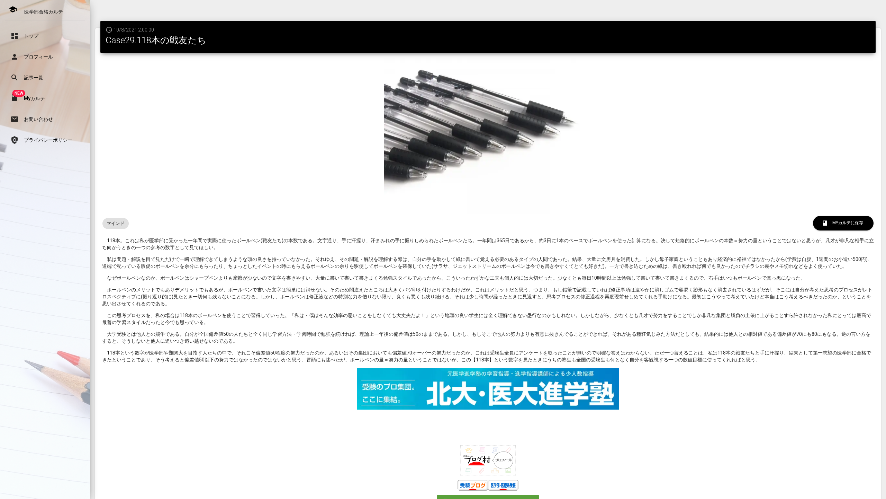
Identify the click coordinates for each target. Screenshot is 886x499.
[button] (45, 36)
